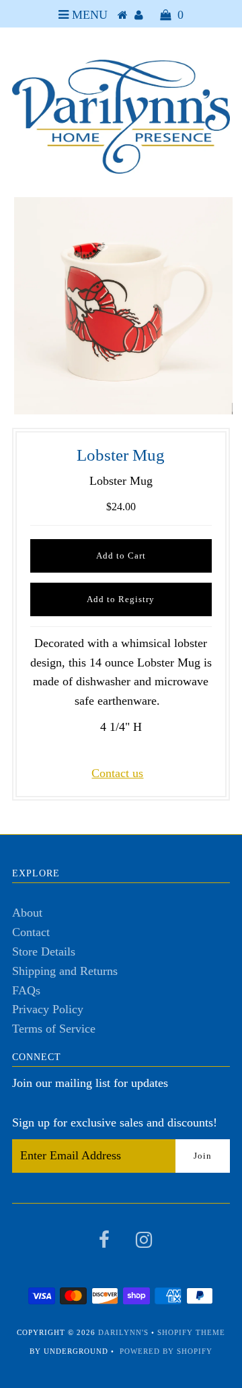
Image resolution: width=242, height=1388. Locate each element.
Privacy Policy (47, 1009)
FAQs (26, 990)
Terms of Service (53, 1028)
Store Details (43, 951)
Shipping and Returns (65, 971)
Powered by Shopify (166, 1351)
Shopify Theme (191, 1332)
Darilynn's (123, 1332)
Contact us (117, 773)
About (27, 912)
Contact (31, 932)
